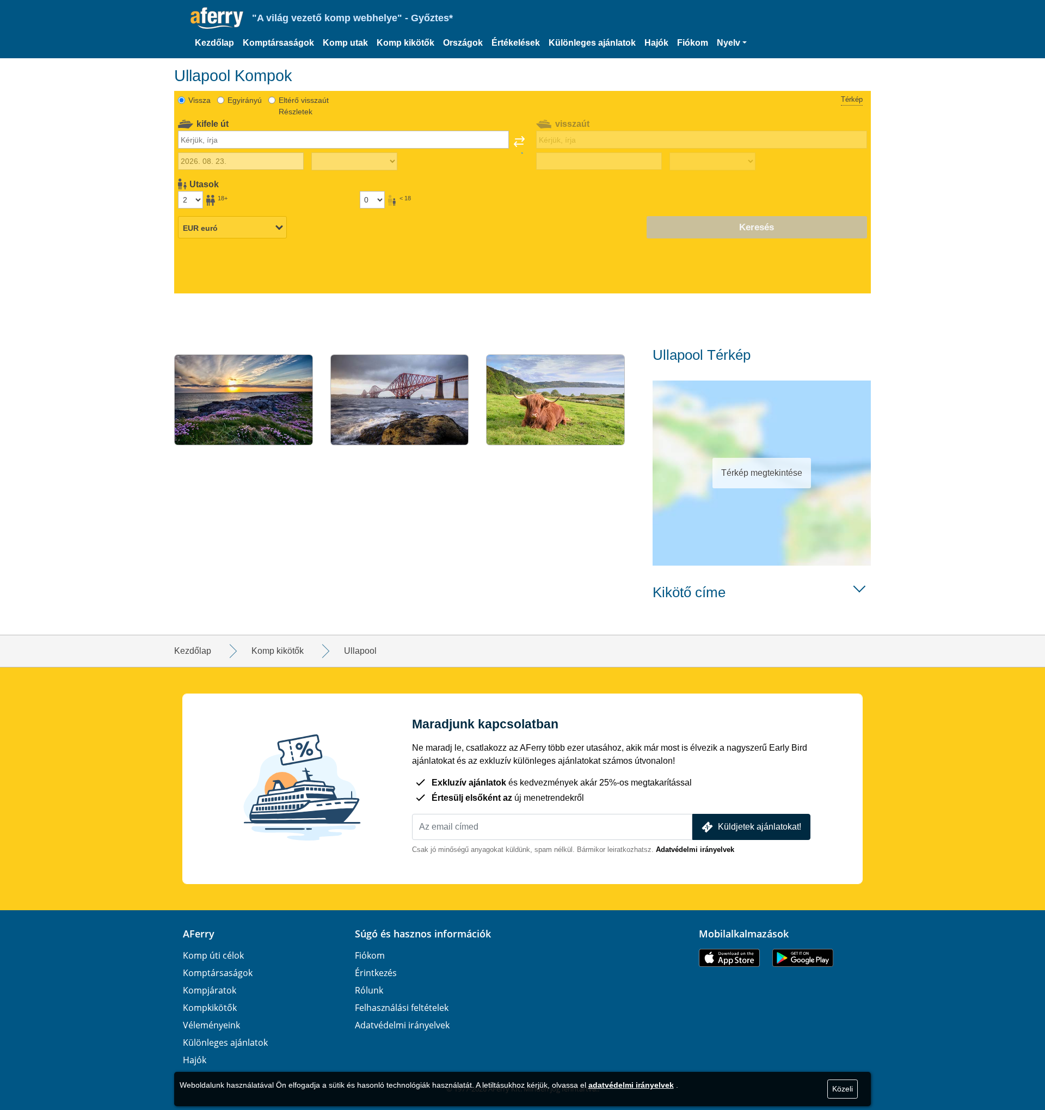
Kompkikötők (210, 1008)
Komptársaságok (278, 42)
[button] (731, 43)
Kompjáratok (209, 990)
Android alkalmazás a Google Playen (802, 958)
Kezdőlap (214, 42)
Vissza (199, 100)
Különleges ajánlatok (592, 42)
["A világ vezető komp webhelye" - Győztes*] (216, 18)
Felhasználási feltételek (401, 1008)
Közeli (842, 1088)
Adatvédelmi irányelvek (695, 849)
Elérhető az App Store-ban (729, 958)
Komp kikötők (405, 42)
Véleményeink (211, 1025)
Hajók (656, 42)
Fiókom (692, 42)
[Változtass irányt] (519, 145)
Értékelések (515, 42)
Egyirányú (245, 100)
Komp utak (345, 42)
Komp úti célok (213, 955)
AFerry (198, 933)
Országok (463, 42)
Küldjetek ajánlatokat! (759, 826)
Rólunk (369, 990)
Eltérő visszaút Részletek (304, 106)
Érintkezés (376, 973)
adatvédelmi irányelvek (631, 1085)
